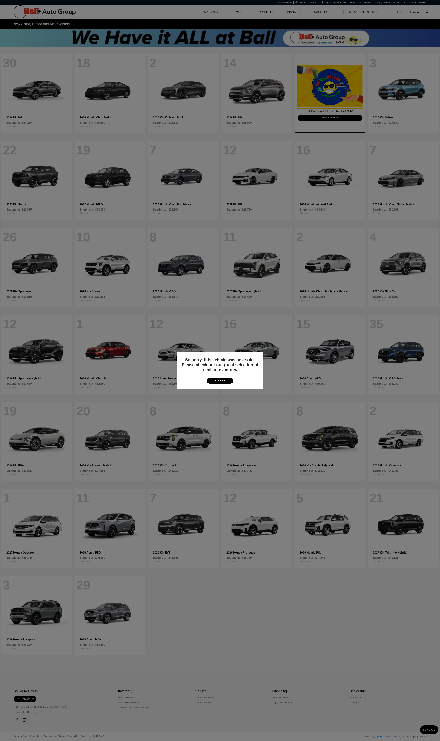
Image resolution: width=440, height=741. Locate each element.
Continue (220, 380)
